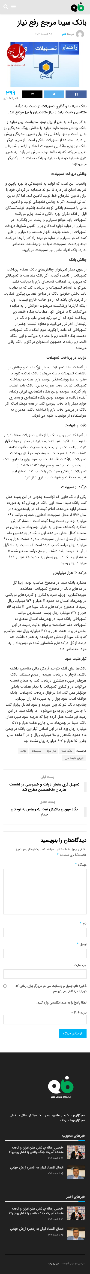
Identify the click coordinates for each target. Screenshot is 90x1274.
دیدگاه (81, 864)
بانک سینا (66, 751)
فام (64, 34)
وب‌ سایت (80, 965)
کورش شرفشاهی (74, 758)
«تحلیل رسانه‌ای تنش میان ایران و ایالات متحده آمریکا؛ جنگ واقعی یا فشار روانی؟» (36, 1150)
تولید (23, 751)
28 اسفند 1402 (43, 34)
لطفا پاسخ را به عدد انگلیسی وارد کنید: (61, 1002)
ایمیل (82, 944)
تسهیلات (36, 751)
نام (83, 923)
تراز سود (51, 751)
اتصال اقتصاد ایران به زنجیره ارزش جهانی (36, 1167)
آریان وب (54, 1263)
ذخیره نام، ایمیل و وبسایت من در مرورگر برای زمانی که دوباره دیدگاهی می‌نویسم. (51, 988)
